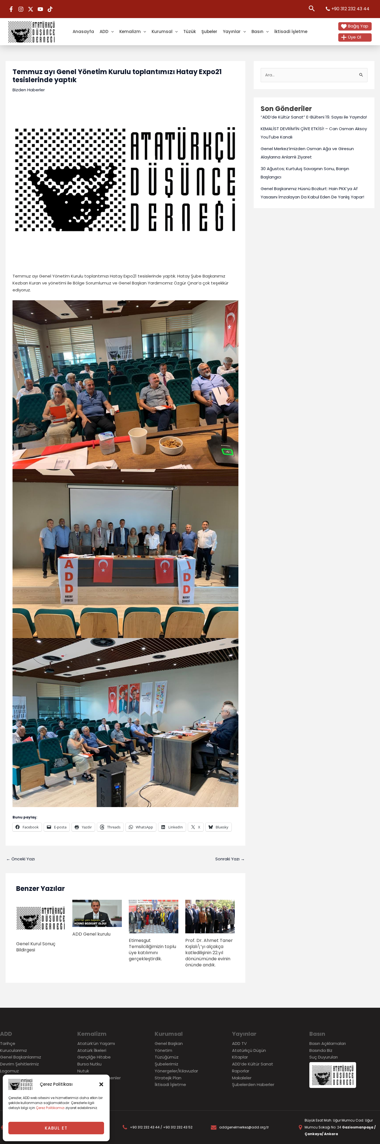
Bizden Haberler (29, 90)
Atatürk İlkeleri (91, 1050)
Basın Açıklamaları (327, 1043)
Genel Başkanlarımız (20, 1057)
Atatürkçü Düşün (249, 1050)
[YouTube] (40, 9)
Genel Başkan (169, 1043)
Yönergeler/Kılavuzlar (176, 1071)
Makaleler (241, 1078)
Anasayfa (83, 31)
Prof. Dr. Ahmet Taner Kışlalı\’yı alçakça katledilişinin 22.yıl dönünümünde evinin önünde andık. (209, 952)
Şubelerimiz (166, 1064)
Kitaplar (240, 1057)
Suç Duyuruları (323, 1057)
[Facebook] (11, 9)
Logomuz (9, 1071)
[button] (101, 1084)
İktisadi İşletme (290, 31)
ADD (104, 31)
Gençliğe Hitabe (94, 1057)
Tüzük (189, 31)
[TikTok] (50, 9)
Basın (257, 31)
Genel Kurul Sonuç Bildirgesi (35, 947)
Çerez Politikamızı (50, 1107)
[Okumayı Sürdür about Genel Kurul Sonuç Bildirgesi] (41, 918)
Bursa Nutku (89, 1064)
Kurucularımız (13, 1050)
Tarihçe (7, 1043)
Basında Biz (320, 1050)
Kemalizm (130, 31)
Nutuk (83, 1071)
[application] (111, 31)
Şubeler (209, 31)
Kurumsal (162, 31)
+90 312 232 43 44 (350, 9)
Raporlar (240, 1071)
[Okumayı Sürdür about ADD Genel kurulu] (97, 913)
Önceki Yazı (20, 859)
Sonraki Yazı (230, 859)
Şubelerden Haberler (253, 1084)
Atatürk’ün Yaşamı (96, 1043)
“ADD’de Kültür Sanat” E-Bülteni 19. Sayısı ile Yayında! (314, 117)
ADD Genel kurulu (91, 934)
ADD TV (239, 1043)
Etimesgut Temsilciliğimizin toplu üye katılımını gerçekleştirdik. (152, 949)
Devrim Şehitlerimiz (19, 1064)
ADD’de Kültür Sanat (252, 1064)
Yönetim (163, 1050)
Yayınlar (232, 31)
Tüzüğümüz (167, 1057)
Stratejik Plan (168, 1078)
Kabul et (56, 1128)
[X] (30, 9)
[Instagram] (21, 9)
